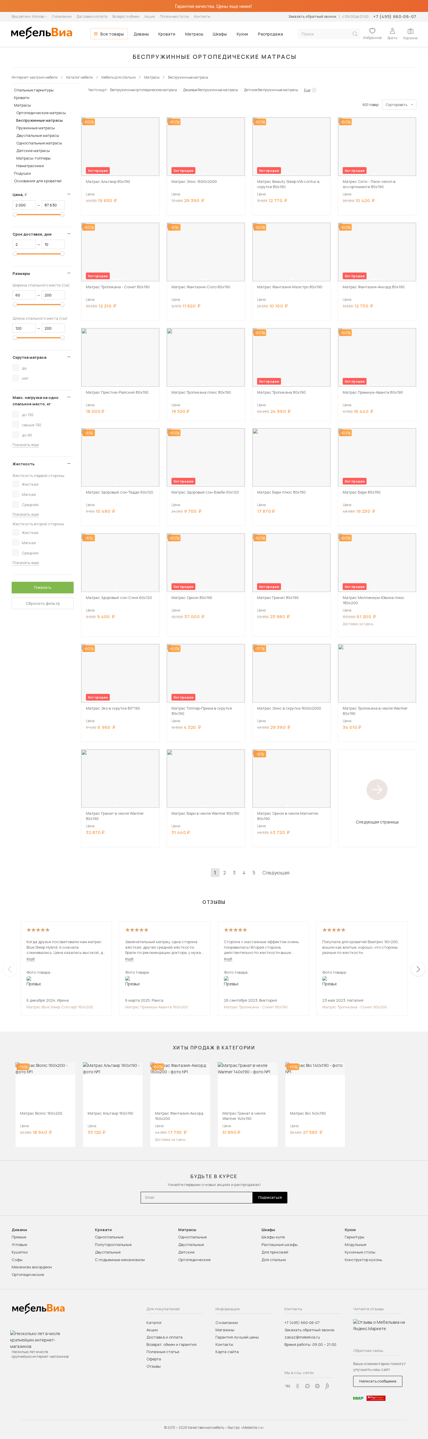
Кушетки (20, 1252)
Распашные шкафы (279, 1244)
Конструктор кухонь (363, 1259)
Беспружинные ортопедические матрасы (143, 89)
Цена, (22, 194)
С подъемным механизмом (120, 1259)
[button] (117, 174)
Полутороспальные (113, 1244)
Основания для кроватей (37, 180)
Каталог (154, 1322)
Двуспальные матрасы (37, 135)
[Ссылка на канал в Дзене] (317, 1386)
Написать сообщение (377, 1381)
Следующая (275, 872)
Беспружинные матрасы (39, 120)
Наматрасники (30, 165)
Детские (186, 1252)
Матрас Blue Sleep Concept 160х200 (59, 1007)
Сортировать (396, 104)
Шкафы (220, 34)
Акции (149, 16)
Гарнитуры (354, 1237)
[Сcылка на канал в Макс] (307, 1386)
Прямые (19, 1237)
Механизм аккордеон (32, 1267)
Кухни (242, 34)
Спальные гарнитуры (34, 90)
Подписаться (270, 1197)
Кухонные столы (360, 1252)
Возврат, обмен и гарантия (171, 1344)
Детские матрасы (33, 150)
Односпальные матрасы (39, 143)
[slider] (15, 214)
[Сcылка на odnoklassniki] (297, 1386)
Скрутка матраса (29, 357)
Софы (17, 1259)
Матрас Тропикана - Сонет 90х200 (354, 1007)
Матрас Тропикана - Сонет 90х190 (256, 1007)
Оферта (153, 1359)
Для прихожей (274, 1252)
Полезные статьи (174, 16)
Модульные (355, 1244)
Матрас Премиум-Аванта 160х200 (156, 1007)
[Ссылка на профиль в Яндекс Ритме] (327, 1386)
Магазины (224, 1329)
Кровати (166, 34)
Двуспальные (108, 1252)
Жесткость (24, 463)
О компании (62, 16)
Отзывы (153, 1366)
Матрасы (194, 34)
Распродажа (270, 34)
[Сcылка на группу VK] (287, 1386)
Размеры (21, 273)
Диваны (141, 34)
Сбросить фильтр (43, 603)
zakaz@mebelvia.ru (302, 1337)
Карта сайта (227, 1351)
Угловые (19, 1244)
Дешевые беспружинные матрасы (210, 89)
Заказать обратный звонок (312, 16)
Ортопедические (28, 1274)
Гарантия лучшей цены (237, 1337)
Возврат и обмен (125, 16)
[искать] (355, 34)
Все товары (112, 34)
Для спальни (273, 1259)
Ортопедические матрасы (41, 112)
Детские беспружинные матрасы (271, 89)
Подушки (22, 173)
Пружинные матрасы (35, 127)
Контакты (202, 16)
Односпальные (109, 1237)
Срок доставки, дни (32, 234)
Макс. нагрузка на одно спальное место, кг (36, 400)
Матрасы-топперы (33, 158)
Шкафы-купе (273, 1237)
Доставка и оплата (92, 16)
